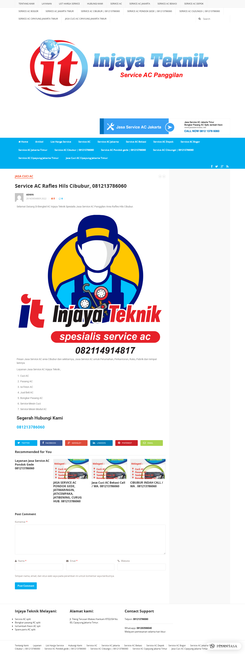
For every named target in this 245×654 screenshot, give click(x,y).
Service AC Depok (193, 3)
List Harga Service (69, 3)
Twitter (26, 443)
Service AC (116, 3)
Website (125, 560)
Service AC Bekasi (167, 3)
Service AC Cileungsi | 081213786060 (199, 11)
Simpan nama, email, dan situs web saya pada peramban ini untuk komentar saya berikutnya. (64, 576)
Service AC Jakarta (139, 3)
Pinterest (127, 443)
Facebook (51, 443)
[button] (223, 646)
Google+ (76, 443)
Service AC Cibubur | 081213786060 (100, 11)
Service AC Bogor (28, 11)
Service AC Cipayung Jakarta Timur (38, 18)
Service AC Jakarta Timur (60, 11)
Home (24, 141)
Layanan (47, 3)
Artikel (39, 141)
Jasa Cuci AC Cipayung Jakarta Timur (85, 18)
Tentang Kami (26, 3)
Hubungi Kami (95, 3)
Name (22, 560)
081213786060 (31, 427)
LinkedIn (101, 443)
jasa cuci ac (24, 176)
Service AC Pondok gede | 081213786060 (149, 11)
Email (150, 443)
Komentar (21, 521)
